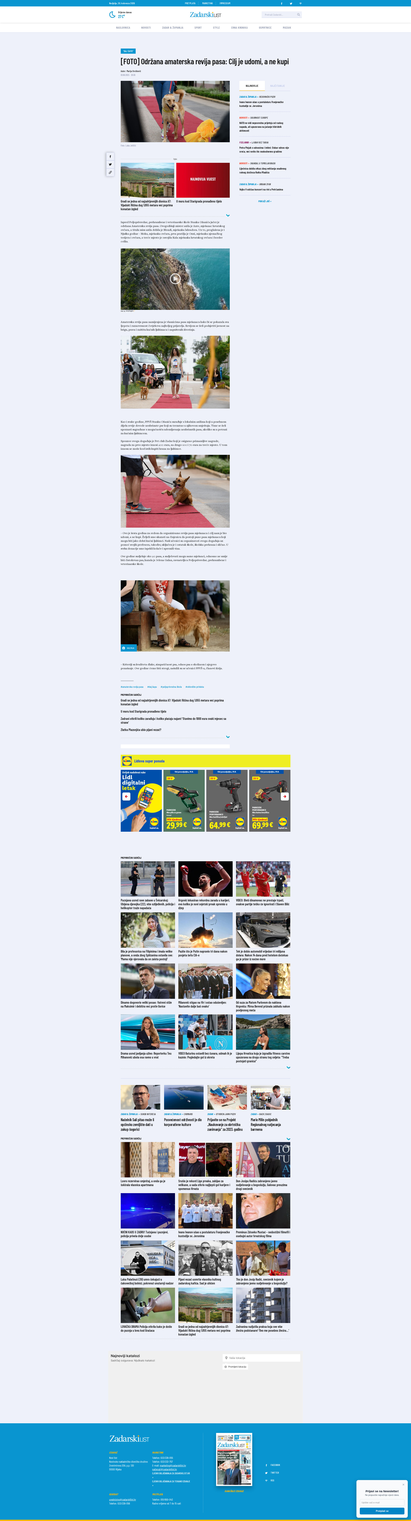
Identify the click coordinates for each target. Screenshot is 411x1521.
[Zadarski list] (206, 14)
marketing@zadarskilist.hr (173, 1465)
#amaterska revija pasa (132, 686)
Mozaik (287, 27)
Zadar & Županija (172, 27)
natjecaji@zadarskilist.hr (164, 1469)
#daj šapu (152, 686)
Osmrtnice (265, 27)
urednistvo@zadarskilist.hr (122, 1499)
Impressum (225, 3)
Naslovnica (123, 27)
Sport (198, 27)
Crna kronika (239, 27)
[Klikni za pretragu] (298, 14)
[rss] (300, 2)
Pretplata (190, 3)
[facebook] (281, 2)
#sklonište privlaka (195, 686)
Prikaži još (264, 201)
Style (216, 27)
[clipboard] (110, 172)
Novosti (146, 27)
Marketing (207, 3)
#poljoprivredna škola (171, 686)
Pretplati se (382, 1511)
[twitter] (291, 2)
